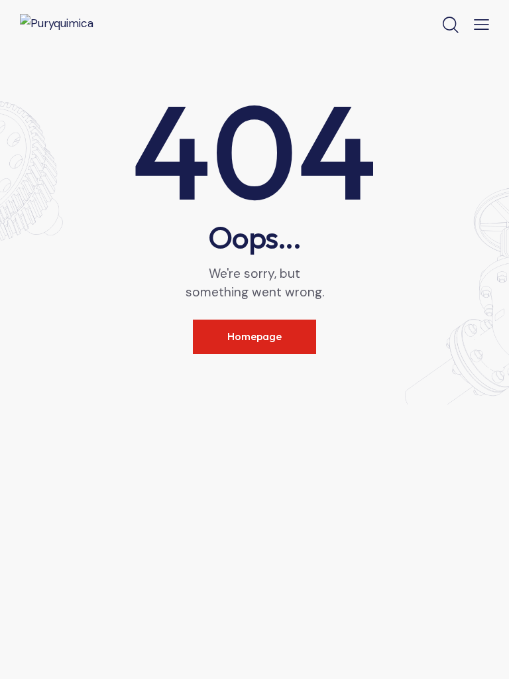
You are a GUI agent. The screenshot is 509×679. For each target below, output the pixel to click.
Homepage (254, 336)
